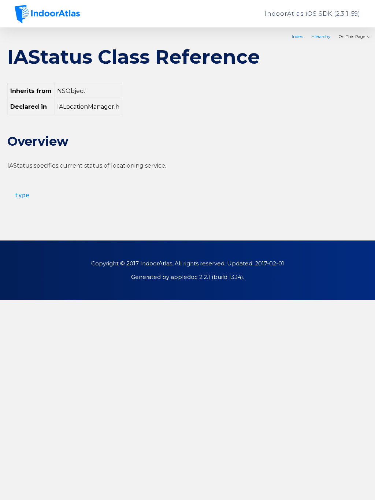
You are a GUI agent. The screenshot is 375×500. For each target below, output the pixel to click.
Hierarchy (320, 36)
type (18, 195)
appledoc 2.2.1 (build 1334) (207, 276)
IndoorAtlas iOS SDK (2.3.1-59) (312, 13)
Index (297, 36)
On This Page (352, 36)
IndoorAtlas (47, 14)
